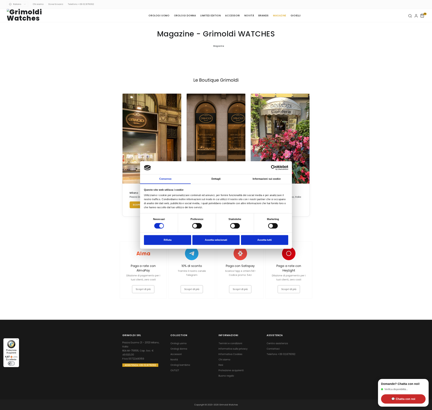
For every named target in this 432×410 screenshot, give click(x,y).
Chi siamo (38, 4)
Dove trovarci (55, 4)
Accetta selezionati (216, 239)
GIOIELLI (296, 15)
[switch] (197, 226)
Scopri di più (143, 289)
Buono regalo (226, 375)
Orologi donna (185, 15)
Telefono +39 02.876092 (81, 4)
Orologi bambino (180, 365)
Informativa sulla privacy (233, 348)
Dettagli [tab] (216, 178)
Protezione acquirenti (231, 370)
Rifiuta (167, 239)
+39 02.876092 (286, 354)
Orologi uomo (158, 15)
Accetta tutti (264, 239)
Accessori (232, 15)
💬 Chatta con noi (403, 399)
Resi (221, 365)
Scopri (137, 204)
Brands (263, 15)
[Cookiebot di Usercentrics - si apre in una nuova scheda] (273, 167)
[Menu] (17, 340)
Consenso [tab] (165, 178)
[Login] (416, 15)
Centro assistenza (277, 343)
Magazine (279, 15)
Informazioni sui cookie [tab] (266, 178)
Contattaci (273, 348)
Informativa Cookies (230, 354)
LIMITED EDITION (210, 15)
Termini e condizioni (230, 343)
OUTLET (174, 370)
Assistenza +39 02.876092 (140, 365)
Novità (249, 15)
